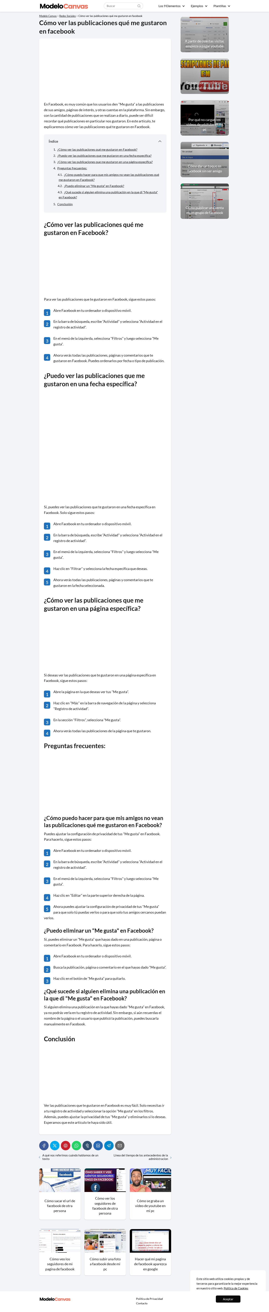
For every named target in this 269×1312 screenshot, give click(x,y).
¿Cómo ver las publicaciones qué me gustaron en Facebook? (97, 149)
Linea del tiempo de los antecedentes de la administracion (141, 1157)
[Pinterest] (65, 1145)
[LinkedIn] (98, 1145)
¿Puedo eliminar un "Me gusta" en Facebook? (94, 186)
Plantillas (219, 6)
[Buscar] (139, 6)
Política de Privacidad (149, 1298)
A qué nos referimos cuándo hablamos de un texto (70, 1157)
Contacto (141, 1303)
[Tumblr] (87, 1145)
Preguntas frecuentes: (72, 168)
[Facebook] (44, 1145)
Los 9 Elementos (170, 6)
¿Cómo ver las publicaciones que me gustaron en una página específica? (105, 162)
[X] (54, 1145)
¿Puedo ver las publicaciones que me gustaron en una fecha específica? (104, 155)
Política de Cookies (236, 1288)
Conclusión (65, 204)
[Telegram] (109, 1145)
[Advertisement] (105, 72)
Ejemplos (197, 6)
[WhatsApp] (76, 1145)
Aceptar (228, 1299)
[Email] (119, 1145)
